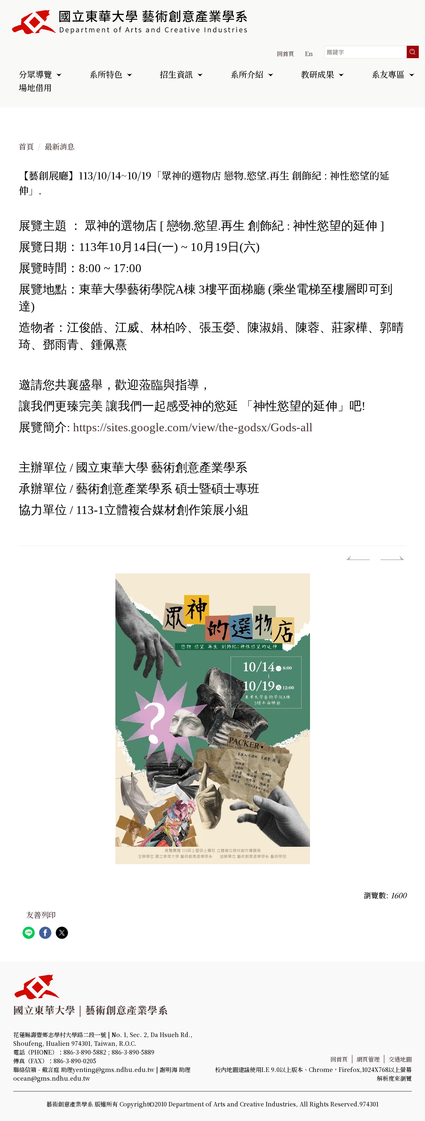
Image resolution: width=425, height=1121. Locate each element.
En (309, 53)
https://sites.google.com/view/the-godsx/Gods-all (193, 427)
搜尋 (412, 52)
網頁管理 (368, 1059)
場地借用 (35, 88)
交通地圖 (400, 1059)
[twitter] (63, 934)
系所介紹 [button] (247, 75)
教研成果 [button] (317, 75)
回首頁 (285, 53)
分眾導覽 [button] (35, 75)
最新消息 (60, 146)
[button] (358, 560)
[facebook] (46, 934)
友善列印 (41, 914)
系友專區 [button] (388, 75)
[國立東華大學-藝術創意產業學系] (130, 21)
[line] (29, 934)
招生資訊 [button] (176, 75)
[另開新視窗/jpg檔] (212, 718)
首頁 (26, 146)
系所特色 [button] (105, 75)
